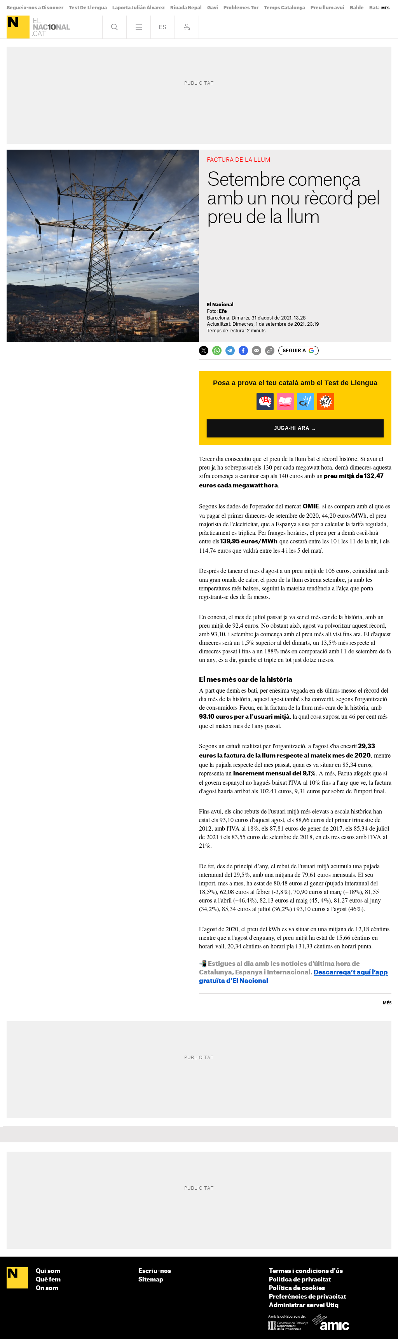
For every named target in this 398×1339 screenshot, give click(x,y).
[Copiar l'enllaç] (269, 350)
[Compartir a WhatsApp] (217, 350)
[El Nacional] (18, 27)
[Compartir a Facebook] (243, 350)
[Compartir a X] (203, 350)
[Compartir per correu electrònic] (256, 350)
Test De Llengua (88, 7)
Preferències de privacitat (307, 1297)
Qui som (48, 1271)
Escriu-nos (154, 1271)
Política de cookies (297, 1288)
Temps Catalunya (284, 7)
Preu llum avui (327, 7)
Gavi (212, 7)
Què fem (48, 1280)
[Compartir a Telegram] (230, 350)
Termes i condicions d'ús (306, 1271)
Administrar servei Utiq (304, 1305)
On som (47, 1288)
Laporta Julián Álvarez (138, 7)
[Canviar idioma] (163, 27)
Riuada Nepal (186, 7)
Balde (357, 7)
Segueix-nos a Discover (35, 7)
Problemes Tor (240, 7)
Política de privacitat (300, 1280)
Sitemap (150, 1280)
